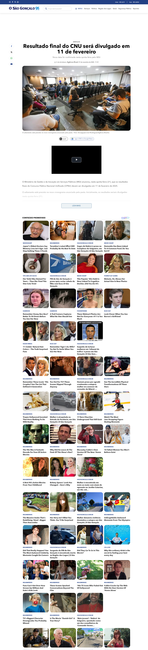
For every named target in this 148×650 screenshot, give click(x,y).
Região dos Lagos (104, 8)
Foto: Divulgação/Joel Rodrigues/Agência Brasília (91, 132)
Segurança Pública (124, 8)
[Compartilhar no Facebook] (11, 46)
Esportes (136, 8)
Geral (115, 8)
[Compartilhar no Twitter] (11, 52)
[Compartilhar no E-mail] (11, 64)
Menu (80, 8)
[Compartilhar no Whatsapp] (11, 58)
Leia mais (76, 206)
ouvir (64, 139)
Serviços (87, 8)
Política (94, 8)
